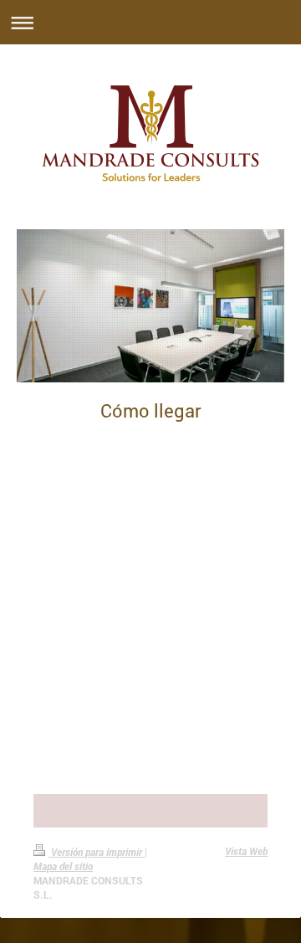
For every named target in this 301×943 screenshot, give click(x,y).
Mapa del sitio (63, 866)
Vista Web (246, 851)
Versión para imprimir (96, 851)
